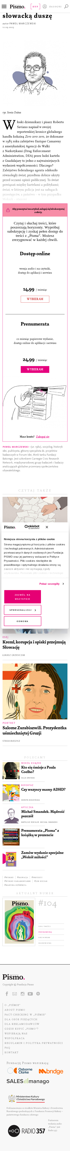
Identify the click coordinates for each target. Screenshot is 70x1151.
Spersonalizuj (21, 609)
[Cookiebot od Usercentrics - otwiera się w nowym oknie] (28, 527)
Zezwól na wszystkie (23, 596)
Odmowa (23, 620)
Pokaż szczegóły (49, 583)
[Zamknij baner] (56, 527)
